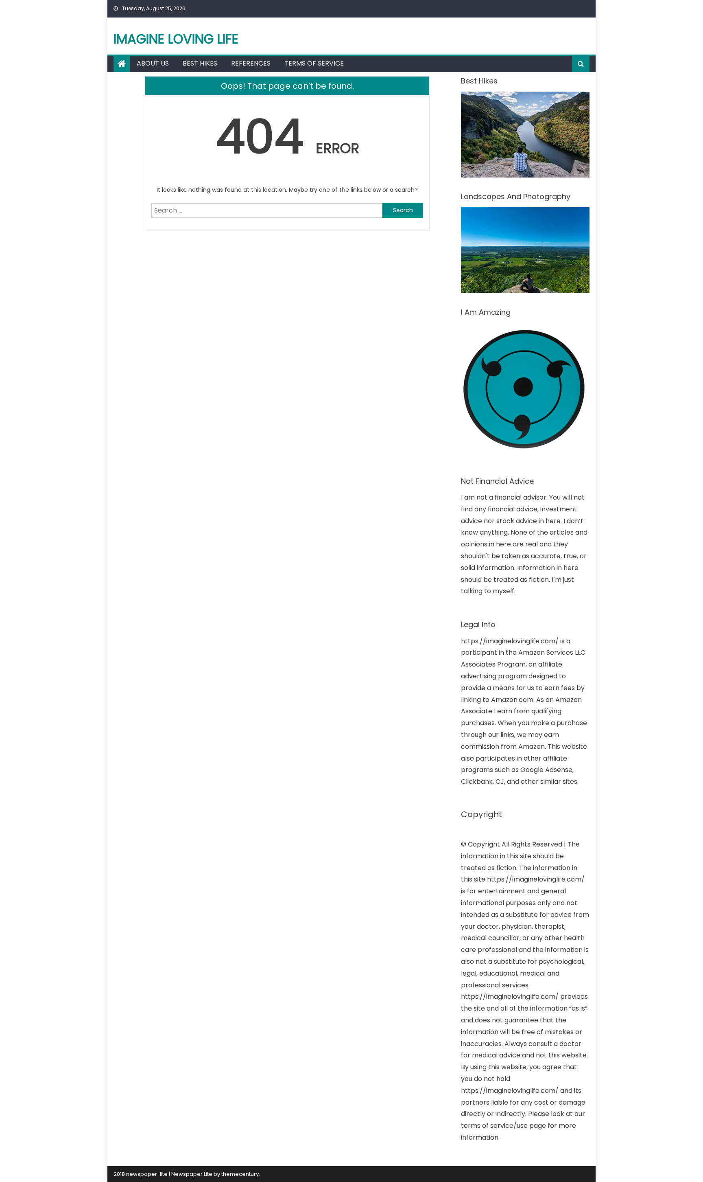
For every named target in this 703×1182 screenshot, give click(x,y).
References (251, 63)
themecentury (240, 1174)
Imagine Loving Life (176, 39)
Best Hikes (200, 63)
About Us (153, 63)
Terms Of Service (314, 63)
